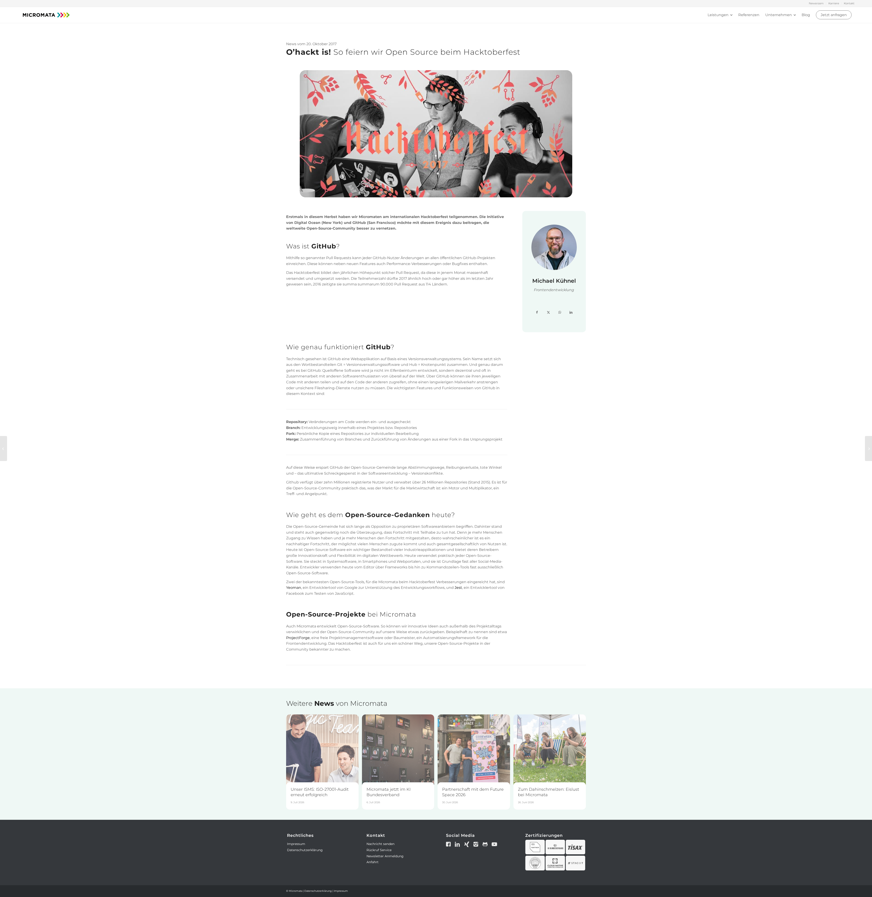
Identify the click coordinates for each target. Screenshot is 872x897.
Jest (458, 587)
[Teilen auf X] (548, 312)
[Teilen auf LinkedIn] (571, 312)
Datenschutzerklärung (305, 850)
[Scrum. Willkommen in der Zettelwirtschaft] (3, 448)
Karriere (833, 3)
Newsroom (816, 3)
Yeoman (293, 587)
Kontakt (849, 3)
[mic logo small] (46, 15)
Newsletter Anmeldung (385, 856)
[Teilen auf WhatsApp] (559, 312)
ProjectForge (298, 638)
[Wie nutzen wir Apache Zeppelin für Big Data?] (868, 448)
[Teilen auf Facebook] (537, 312)
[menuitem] (816, 3)
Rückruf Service (379, 850)
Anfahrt (373, 862)
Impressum (296, 844)
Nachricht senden (380, 844)
